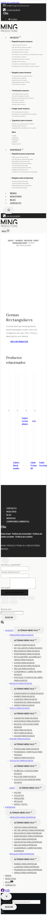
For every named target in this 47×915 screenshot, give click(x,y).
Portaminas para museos (20, 49)
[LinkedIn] (7, 14)
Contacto (15, 203)
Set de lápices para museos (21, 47)
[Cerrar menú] (1, 606)
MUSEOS (9, 630)
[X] (5, 891)
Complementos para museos (22, 76)
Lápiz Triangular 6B (35, 465)
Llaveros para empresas (20, 183)
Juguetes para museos (22, 120)
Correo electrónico (10, 572)
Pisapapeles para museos (21, 82)
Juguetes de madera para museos (24, 128)
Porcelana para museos (20, 112)
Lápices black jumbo (16, 465)
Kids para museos (18, 100)
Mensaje (5, 588)
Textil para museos (20, 91)
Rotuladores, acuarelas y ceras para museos (27, 54)
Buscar (9, 617)
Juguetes (15, 138)
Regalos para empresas (22, 178)
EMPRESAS (10, 807)
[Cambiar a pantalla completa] (14, 598)
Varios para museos (18, 84)
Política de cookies (24, 537)
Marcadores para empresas (21, 163)
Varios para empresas (19, 187)
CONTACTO (11, 508)
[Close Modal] (5, 560)
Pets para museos (18, 102)
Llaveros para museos (19, 80)
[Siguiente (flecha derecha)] (14, 602)
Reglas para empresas (20, 169)
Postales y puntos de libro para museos (25, 66)
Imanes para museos (19, 78)
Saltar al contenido (10, 2)
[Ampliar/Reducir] (5, 598)
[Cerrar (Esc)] (31, 598)
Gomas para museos (19, 57)
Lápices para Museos (24, 645)
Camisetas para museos (20, 94)
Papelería (15, 140)
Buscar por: (6, 609)
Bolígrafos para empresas (21, 161)
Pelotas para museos (19, 126)
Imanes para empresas (20, 181)
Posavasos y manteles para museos (24, 114)
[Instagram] (4, 14)
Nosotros (16, 196)
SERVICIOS (11, 518)
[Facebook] (2, 891)
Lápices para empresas (20, 157)
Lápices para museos (19, 45)
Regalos (15, 142)
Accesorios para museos (20, 96)
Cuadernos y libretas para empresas (24, 172)
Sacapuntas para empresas (21, 167)
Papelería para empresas (23, 154)
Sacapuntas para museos (21, 59)
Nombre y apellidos (11, 565)
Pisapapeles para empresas (21, 185)
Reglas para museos (19, 61)
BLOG (13, 200)
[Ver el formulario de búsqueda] (8, 210)
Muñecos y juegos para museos (23, 124)
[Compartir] (22, 598)
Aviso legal (6, 534)
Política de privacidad (21, 534)
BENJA (13, 193)
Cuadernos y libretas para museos (24, 64)
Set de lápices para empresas (22, 159)
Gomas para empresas (20, 165)
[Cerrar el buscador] (6, 896)
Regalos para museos (21, 73)
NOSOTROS (11, 511)
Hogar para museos (19, 104)
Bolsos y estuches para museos (23, 98)
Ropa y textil (16, 144)
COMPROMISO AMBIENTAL (17, 521)
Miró (14, 132)
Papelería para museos (22, 635)
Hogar (14, 135)
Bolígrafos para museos (20, 52)
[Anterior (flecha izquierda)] (5, 602)
